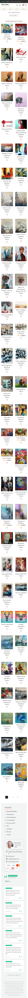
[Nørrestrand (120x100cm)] (21, 537)
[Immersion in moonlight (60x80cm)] (21, 456)
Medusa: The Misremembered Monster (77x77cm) (21, 289)
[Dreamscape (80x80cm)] (7, 410)
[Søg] (17, 5)
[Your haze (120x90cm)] (21, 587)
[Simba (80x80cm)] (21, 382)
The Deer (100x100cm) (7, 624)
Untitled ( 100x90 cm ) (7, 83)
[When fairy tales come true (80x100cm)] (21, 483)
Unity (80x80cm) (7, 777)
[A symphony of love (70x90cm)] (21, 253)
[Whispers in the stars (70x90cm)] (7, 281)
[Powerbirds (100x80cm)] (21, 172)
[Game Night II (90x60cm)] (7, 432)
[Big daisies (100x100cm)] (21, 29)
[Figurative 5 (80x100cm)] (21, 99)
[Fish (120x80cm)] (21, 432)
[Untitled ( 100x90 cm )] (7, 76)
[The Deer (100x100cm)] (7, 617)
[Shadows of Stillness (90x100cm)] (21, 693)
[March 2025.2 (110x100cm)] (21, 640)
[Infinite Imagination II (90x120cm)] (7, 356)
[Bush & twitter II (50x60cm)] (7, 199)
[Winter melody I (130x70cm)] (21, 327)
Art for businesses (11, 817)
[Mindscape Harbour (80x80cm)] (7, 329)
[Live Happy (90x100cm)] (7, 668)
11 (18, 797)
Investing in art (10, 814)
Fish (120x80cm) (21, 438)
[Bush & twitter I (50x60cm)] (21, 199)
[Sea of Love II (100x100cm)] (7, 384)
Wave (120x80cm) (7, 458)
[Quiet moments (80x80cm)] (7, 718)
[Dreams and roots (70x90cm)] (7, 253)
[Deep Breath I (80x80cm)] (21, 410)
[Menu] (26, 5)
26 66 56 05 (11, 856)
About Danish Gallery (12, 811)
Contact (9, 834)
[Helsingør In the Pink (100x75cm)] (7, 148)
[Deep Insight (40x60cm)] (21, 772)
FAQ (8, 826)
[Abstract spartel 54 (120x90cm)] (7, 96)
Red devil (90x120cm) (21, 574)
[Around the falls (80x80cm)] (21, 149)
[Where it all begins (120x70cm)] (21, 305)
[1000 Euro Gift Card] (21, 52)
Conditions (9, 829)
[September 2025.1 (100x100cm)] (7, 693)
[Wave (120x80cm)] (7, 452)
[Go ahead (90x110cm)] (7, 744)
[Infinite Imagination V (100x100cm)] (21, 353)
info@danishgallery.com (13, 859)
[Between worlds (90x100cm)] (21, 668)
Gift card (9, 832)
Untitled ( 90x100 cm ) (7, 62)
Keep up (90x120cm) (7, 574)
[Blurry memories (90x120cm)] (7, 590)
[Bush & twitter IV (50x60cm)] (7, 226)
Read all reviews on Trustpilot (13, 975)
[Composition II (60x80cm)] (21, 511)
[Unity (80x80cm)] (7, 769)
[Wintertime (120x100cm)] (7, 28)
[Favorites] (20, 5)
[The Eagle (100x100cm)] (21, 617)
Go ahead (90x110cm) (7, 753)
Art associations (11, 820)
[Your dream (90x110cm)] (7, 642)
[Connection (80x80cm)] (7, 307)
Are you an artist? (11, 823)
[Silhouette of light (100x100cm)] (7, 538)
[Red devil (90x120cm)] (21, 564)
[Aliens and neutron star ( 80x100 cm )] (7, 484)
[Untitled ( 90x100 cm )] (7, 54)
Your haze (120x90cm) (21, 593)
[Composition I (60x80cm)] (7, 511)
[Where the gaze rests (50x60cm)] (21, 744)
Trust (7, 881)
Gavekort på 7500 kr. (7, 129)
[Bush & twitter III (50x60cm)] (21, 226)
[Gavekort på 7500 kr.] (7, 123)
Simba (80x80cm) (21, 389)
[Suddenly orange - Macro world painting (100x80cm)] (21, 124)
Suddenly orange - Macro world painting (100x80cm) (21, 132)
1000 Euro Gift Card (21, 57)
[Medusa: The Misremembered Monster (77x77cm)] (21, 279)
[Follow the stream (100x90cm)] (21, 718)
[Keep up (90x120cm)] (7, 564)
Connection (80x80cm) (7, 315)
